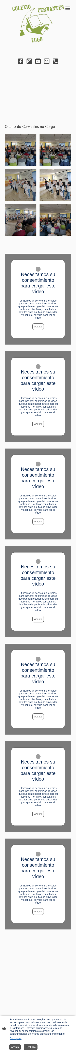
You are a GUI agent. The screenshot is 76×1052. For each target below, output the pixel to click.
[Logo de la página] (38, 23)
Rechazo (31, 1047)
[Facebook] (20, 61)
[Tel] (55, 61)
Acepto (38, 326)
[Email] (46, 61)
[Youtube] (38, 61)
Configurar (15, 1038)
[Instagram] (29, 61)
